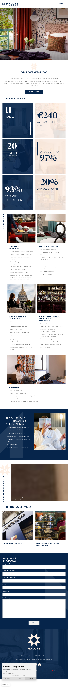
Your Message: (6, 598)
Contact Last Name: (8, 577)
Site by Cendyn (44, 670)
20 (45, 182)
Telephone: (5, 591)
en (54, 670)
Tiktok (39, 665)
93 (9, 190)
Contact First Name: (8, 570)
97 (44, 158)
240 (50, 116)
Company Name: (7, 564)
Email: (4, 584)
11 (8, 110)
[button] (15, 498)
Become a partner (34, 91)
